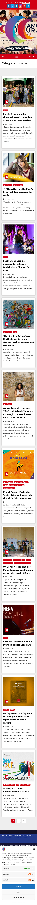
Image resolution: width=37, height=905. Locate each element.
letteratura (16, 560)
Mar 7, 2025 (9, 349)
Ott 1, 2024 (9, 502)
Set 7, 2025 (9, 124)
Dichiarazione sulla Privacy (19, 902)
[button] (34, 849)
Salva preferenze (18, 897)
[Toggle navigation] (17, 56)
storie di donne (18, 185)
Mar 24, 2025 (9, 199)
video (15, 332)
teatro (22, 485)
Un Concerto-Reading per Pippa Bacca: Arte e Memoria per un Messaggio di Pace (18, 570)
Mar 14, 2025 (9, 274)
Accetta (18, 886)
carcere (10, 482)
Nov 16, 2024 (9, 421)
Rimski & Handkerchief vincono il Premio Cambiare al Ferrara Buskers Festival (17, 117)
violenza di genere (9, 488)
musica (5, 110)
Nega (18, 892)
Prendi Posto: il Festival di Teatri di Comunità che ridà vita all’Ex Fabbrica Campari (17, 495)
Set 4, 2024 (9, 577)
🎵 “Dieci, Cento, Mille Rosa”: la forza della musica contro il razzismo (18, 192)
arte (5, 185)
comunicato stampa (9, 784)
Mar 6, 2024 (9, 648)
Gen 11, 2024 (9, 726)
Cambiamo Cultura (18, 48)
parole (6, 485)
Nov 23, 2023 (9, 795)
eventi (16, 482)
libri (21, 482)
